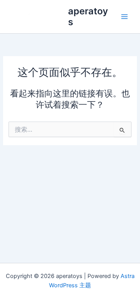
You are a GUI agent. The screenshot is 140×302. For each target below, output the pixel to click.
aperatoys (88, 16)
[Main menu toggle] (124, 16)
